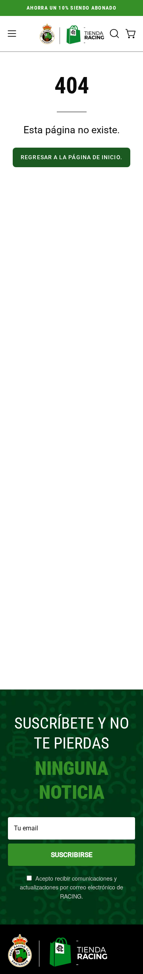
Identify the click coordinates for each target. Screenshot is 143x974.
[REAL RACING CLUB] (71, 33)
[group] (71, 8)
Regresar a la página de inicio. (71, 157)
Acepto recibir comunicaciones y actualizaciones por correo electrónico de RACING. (71, 887)
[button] (113, 33)
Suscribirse (72, 855)
